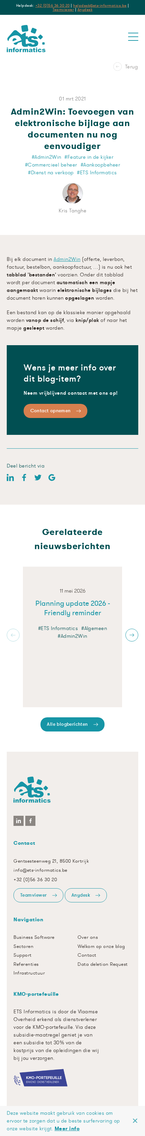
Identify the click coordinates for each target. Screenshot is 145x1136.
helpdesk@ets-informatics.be (100, 5)
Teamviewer (63, 9)
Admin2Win (67, 259)
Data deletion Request (103, 964)
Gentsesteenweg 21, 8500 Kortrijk (51, 861)
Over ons (88, 937)
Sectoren (23, 946)
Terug (131, 25)
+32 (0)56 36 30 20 (52, 5)
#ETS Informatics (58, 628)
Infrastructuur (29, 973)
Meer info (67, 1128)
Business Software (34, 937)
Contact (87, 955)
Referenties (26, 964)
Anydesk (85, 9)
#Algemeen (94, 628)
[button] (13, 635)
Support (22, 955)
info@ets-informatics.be (40, 870)
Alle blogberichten (67, 724)
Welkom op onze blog (101, 946)
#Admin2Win (72, 636)
